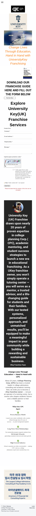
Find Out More (9, 98)
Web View (32, 507)
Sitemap (9, 506)
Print (4, 506)
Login (33, 506)
